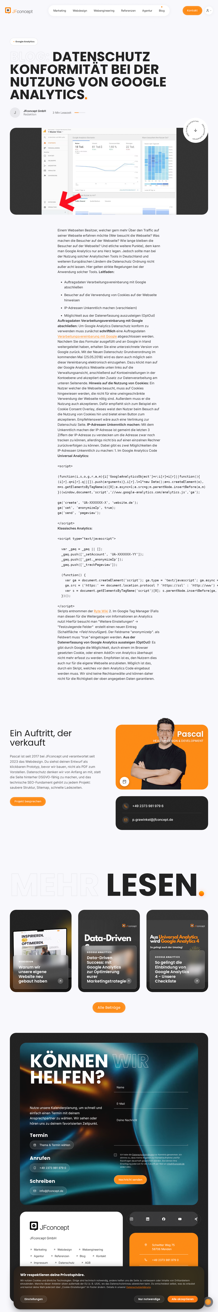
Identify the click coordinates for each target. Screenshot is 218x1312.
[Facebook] (164, 1219)
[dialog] (109, 1287)
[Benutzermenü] (209, 10)
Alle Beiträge (109, 1007)
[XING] (196, 1219)
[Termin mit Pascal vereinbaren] (124, 781)
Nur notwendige (149, 1299)
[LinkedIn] (147, 1219)
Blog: (30, 56)
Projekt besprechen (27, 801)
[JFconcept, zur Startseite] (19, 10)
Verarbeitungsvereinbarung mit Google (87, 336)
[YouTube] (180, 1219)
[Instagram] (131, 1219)
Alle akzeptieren (183, 1299)
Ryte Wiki (101, 611)
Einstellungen (34, 1299)
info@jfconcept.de (175, 1164)
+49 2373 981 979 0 (165, 1260)
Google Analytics (24, 41)
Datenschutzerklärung (143, 1154)
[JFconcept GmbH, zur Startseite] (49, 1226)
